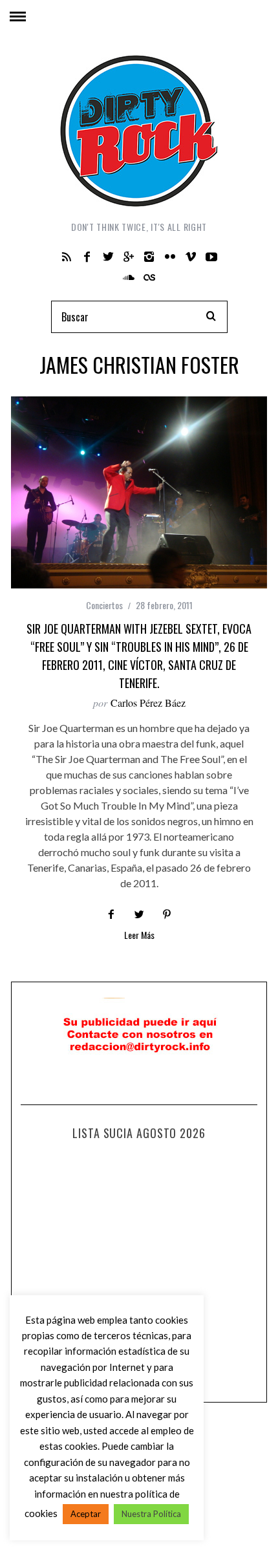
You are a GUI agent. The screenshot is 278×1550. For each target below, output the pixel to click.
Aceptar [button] (85, 1514)
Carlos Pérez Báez (148, 702)
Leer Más (139, 936)
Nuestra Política (151, 1514)
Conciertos (104, 605)
